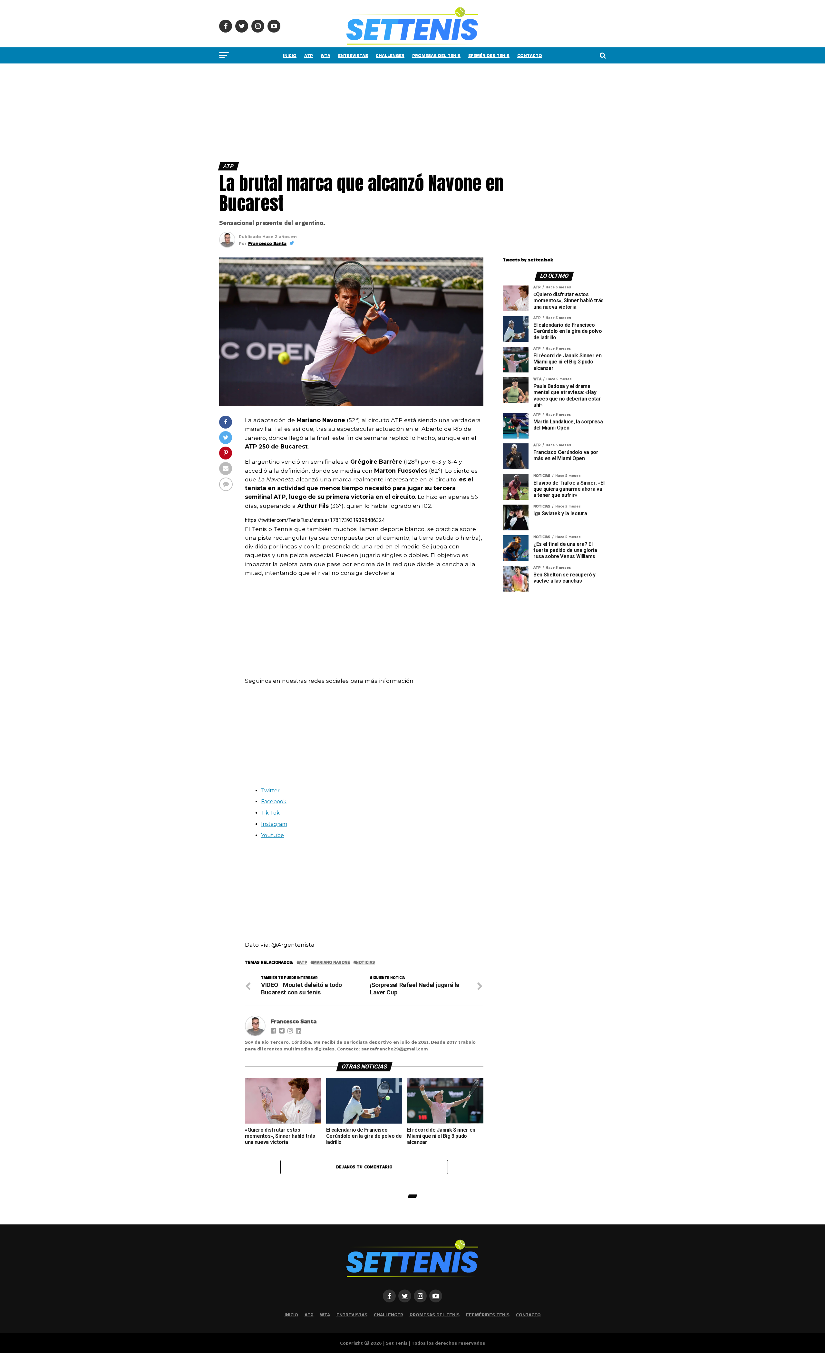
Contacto (529, 55)
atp (303, 963)
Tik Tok (270, 813)
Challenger (390, 55)
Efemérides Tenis (489, 55)
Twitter (270, 791)
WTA (325, 55)
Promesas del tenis (436, 55)
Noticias (365, 963)
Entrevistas (353, 55)
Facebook (273, 801)
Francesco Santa (267, 243)
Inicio (289, 55)
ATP (308, 55)
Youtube (272, 835)
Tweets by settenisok (528, 259)
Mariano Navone (331, 963)
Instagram (274, 824)
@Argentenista (293, 944)
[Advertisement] (193, 111)
